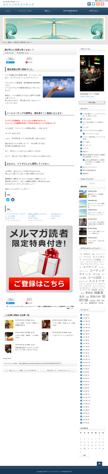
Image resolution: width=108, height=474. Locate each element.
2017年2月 (86, 353)
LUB (81, 254)
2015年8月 (86, 410)
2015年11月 (86, 400)
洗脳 (87, 297)
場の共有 (101, 290)
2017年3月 (86, 350)
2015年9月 (86, 407)
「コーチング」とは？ (24, 11)
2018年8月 (86, 315)
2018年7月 (86, 318)
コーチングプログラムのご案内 (92, 130)
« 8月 (84, 455)
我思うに (48, 11)
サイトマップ (87, 145)
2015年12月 (86, 397)
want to (87, 254)
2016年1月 (86, 394)
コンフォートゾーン (89, 264)
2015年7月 (86, 413)
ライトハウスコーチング (18, 4)
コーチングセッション (21, 306)
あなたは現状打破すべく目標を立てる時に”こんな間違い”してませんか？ (95, 162)
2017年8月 (86, 334)
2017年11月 (86, 324)
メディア (85, 148)
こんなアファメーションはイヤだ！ (63, 335)
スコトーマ (31, 306)
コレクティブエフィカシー (95, 262)
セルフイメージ (92, 284)
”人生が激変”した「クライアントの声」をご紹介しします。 (94, 115)
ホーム (8, 11)
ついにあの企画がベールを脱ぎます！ (93, 123)
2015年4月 (86, 423)
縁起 (103, 300)
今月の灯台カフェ (57, 214)
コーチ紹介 (86, 142)
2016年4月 (86, 385)
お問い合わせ (93, 11)
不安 (88, 290)
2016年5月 (86, 381)
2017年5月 (86, 343)
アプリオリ (87, 257)
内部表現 (94, 290)
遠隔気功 (85, 173)
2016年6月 (86, 378)
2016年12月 (86, 359)
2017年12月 (86, 321)
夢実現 (89, 292)
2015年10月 (86, 404)
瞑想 (98, 300)
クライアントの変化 (92, 260)
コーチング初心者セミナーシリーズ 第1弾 (94, 138)
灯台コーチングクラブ (90, 167)
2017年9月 (86, 331)
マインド (95, 288)
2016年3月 (86, 388)
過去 (86, 303)
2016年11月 (86, 362)
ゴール (96, 274)
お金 (93, 254)
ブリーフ (87, 286)
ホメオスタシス (84, 288)
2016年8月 (86, 372)
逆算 (82, 303)
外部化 (82, 293)
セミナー (82, 284)
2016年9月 (86, 369)
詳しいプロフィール (87, 96)
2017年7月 (86, 337)
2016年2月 (86, 391)
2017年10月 (86, 327)
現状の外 (95, 296)
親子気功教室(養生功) (70, 11)
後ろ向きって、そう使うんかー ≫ (58, 370)
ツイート (92, 183)
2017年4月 (86, 346)
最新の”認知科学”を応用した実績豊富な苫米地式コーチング (94, 156)
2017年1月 (86, 356)
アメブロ (85, 127)
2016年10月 (86, 365)
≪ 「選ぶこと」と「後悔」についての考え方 (21, 370)
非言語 (100, 303)
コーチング (12, 306)
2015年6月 (86, 416)
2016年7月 (86, 375)
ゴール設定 (94, 277)
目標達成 (92, 300)
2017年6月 (86, 340)
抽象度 (98, 292)
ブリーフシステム (99, 286)
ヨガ (101, 288)
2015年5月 (86, 419)
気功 (81, 296)
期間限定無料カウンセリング (51, 306)
